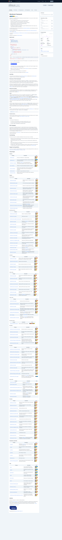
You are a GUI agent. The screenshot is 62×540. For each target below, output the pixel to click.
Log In (52, 1)
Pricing (43, 1)
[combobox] (22, 1)
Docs (45, 1)
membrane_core (12, 5)
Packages (39, 1)
